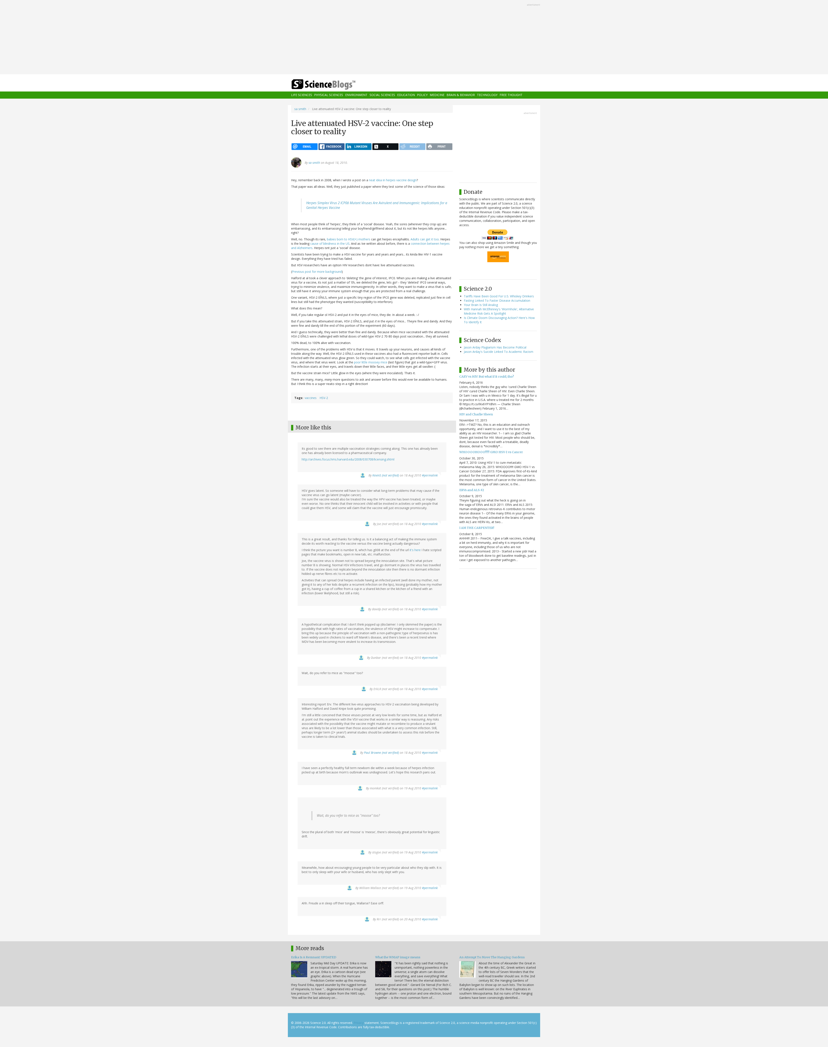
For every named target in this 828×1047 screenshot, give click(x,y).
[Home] (332, 84)
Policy (422, 95)
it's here (415, 550)
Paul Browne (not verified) (381, 753)
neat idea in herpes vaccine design (393, 180)
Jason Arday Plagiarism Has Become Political (495, 347)
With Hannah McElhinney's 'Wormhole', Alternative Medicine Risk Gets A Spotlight (499, 311)
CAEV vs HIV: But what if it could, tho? (486, 376)
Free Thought (511, 95)
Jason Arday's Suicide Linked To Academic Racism (498, 352)
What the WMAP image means (397, 957)
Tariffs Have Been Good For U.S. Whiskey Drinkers (499, 296)
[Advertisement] (414, 37)
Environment (356, 95)
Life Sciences (301, 95)
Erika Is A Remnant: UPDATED (313, 957)
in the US (343, 243)
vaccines (311, 398)
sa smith (300, 109)
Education (406, 95)
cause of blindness (323, 243)
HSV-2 (324, 398)
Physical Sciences (328, 95)
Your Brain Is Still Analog (481, 305)
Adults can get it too (425, 239)
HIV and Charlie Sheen (476, 414)
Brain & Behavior (461, 95)
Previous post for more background (317, 272)
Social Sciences (382, 95)
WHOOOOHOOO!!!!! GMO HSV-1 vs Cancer (491, 452)
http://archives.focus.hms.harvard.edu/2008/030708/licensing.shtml (348, 459)
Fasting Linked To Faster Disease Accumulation (497, 300)
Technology (487, 95)
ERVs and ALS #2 (471, 490)
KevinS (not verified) (385, 475)
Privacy (359, 1023)
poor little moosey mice (370, 362)
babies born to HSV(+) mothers (348, 239)
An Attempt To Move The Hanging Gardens (492, 957)
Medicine (437, 95)
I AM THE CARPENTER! (476, 528)
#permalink (430, 475)
